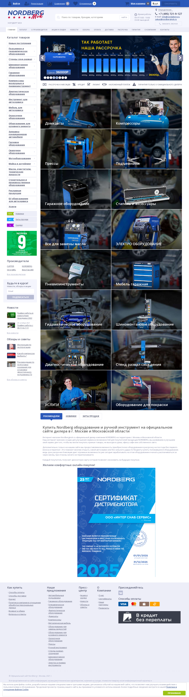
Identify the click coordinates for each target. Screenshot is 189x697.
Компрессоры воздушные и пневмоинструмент (20, 83)
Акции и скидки (59, 30)
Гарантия (136, 30)
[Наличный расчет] (144, 604)
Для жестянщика (125, 208)
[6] (59, 77)
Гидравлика (53, 328)
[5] (57, 77)
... (174, 30)
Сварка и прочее (125, 248)
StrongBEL (11, 269)
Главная (11, 30)
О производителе (39, 30)
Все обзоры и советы (17, 379)
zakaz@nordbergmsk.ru (166, 19)
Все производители (16, 274)
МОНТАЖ (51, 409)
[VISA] (123, 604)
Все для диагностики (57, 369)
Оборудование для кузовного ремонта (19, 125)
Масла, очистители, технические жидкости (20, 172)
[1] (45, 77)
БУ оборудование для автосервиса (18, 200)
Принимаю (174, 693)
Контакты (164, 30)
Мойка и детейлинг (20, 163)
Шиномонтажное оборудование (18, 66)
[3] (51, 77)
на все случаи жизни (57, 208)
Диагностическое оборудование (19, 92)
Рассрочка (123, 30)
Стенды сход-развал (20, 59)
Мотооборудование (20, 158)
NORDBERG (27, 266)
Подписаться (20, 297)
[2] (48, 77)
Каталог (23, 30)
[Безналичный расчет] (155, 604)
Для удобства (124, 288)
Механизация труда (56, 288)
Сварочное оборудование (17, 151)
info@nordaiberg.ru (171, 16)
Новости (74, 30)
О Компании (150, 30)
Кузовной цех (124, 409)
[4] (54, 77)
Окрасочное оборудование (17, 117)
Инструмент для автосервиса (18, 100)
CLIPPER (10, 266)
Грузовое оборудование (17, 143)
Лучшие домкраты (56, 127)
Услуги (12, 206)
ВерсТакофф (28, 269)
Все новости (12, 333)
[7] (62, 77)
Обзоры (86, 30)
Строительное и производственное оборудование (19, 182)
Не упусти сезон (125, 328)
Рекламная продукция (15, 192)
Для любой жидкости (57, 248)
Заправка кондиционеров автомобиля (18, 134)
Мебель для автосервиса (16, 109)
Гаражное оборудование (17, 74)
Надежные (122, 127)
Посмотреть (124, 168)
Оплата (97, 30)
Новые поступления (20, 43)
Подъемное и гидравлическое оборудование (18, 51)
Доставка (109, 30)
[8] (65, 77)
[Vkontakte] (120, 593)
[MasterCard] (134, 604)
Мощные (51, 168)
